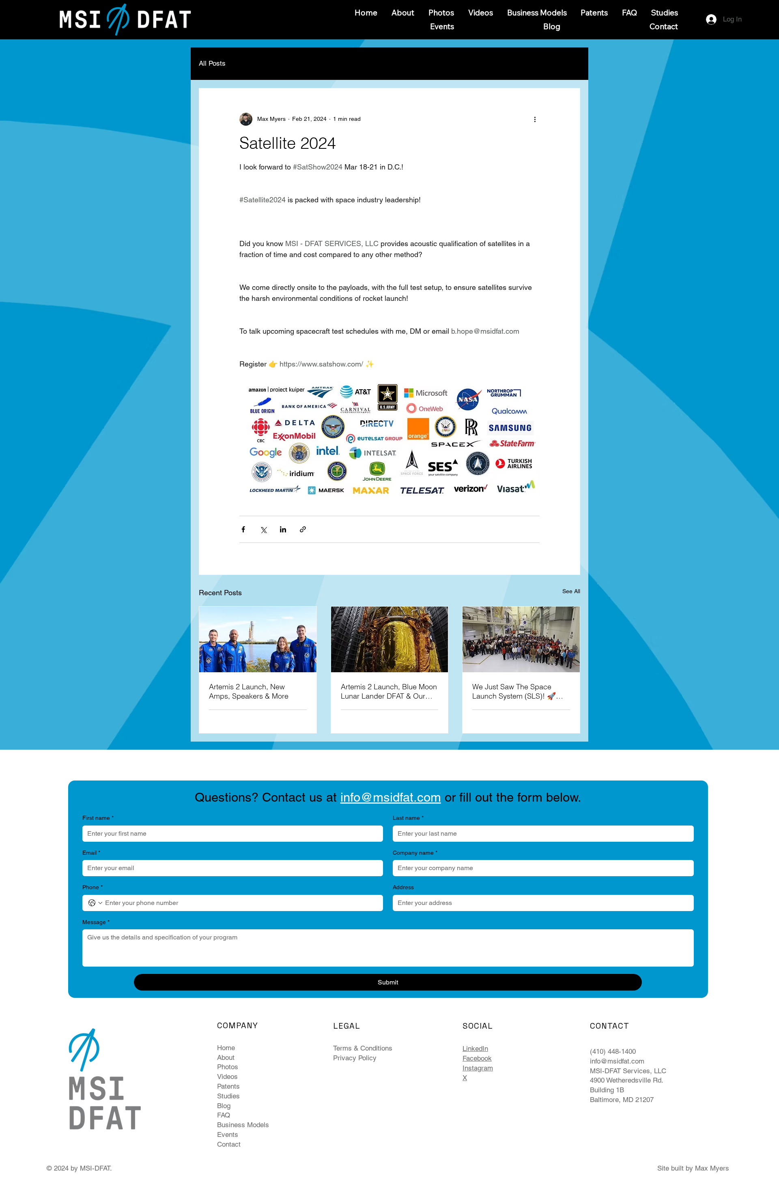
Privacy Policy (355, 1058)
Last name (408, 818)
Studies (228, 1096)
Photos (227, 1067)
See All (571, 591)
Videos (227, 1076)
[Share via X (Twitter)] (263, 529)
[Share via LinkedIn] (283, 529)
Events (227, 1134)
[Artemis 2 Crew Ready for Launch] (257, 639)
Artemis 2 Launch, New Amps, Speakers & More (248, 691)
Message (96, 922)
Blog (223, 1106)
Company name (415, 852)
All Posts (212, 63)
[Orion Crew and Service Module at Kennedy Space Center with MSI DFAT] (521, 639)
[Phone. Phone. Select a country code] (95, 903)
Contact (229, 1144)
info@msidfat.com (617, 1061)
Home (226, 1048)
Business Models (243, 1125)
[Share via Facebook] (243, 529)
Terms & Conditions (362, 1048)
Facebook (477, 1058)
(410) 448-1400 (614, 1051)
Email (91, 852)
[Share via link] (303, 529)
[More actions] (535, 119)
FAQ (223, 1115)
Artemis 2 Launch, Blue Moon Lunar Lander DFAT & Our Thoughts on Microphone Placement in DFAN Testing (389, 691)
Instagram (478, 1068)
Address (403, 887)
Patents (228, 1086)
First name (98, 818)
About (226, 1057)
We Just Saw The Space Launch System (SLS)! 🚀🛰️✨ (518, 691)
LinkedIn (475, 1048)
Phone (92, 887)
